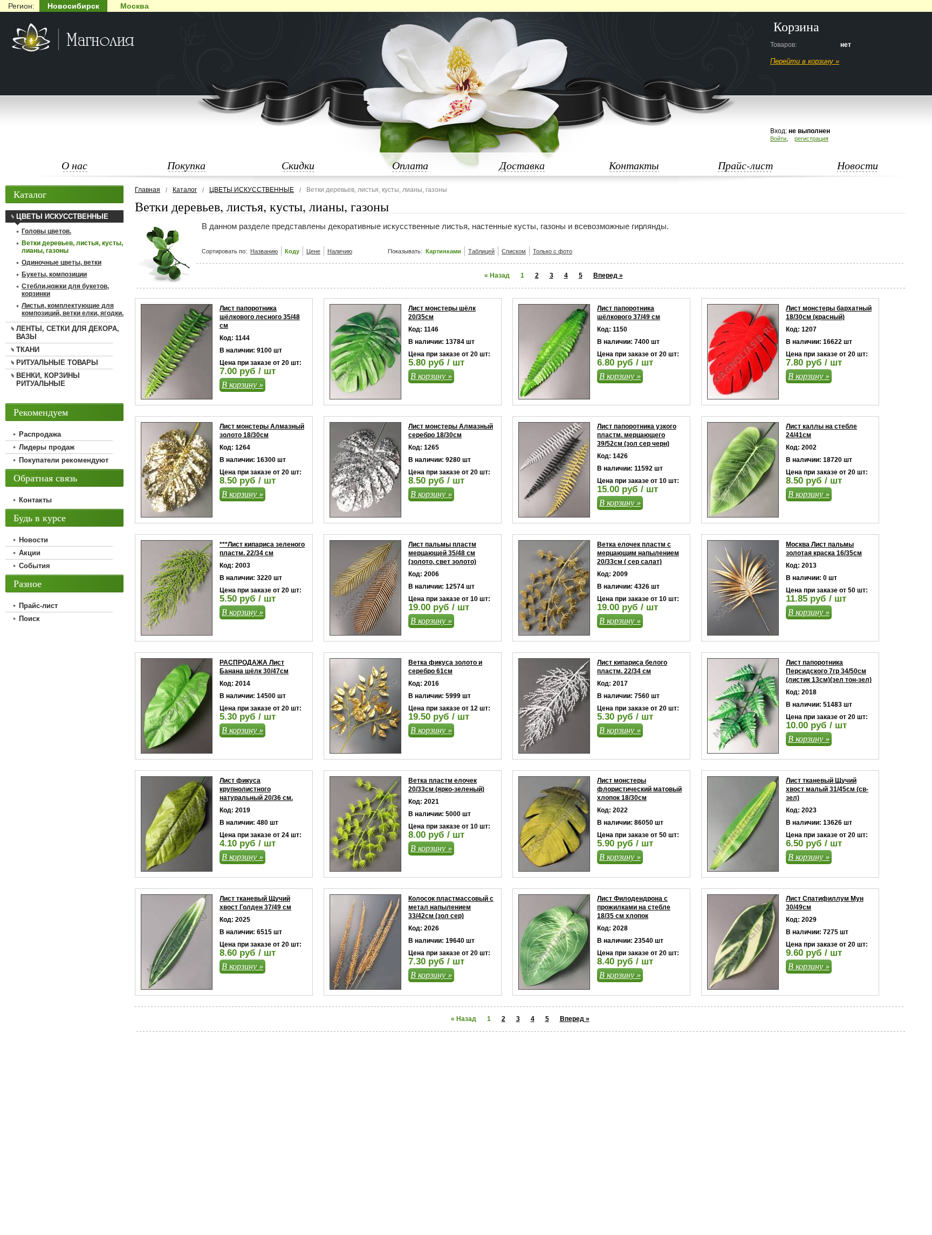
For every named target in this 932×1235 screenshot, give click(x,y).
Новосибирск (73, 6)
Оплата (410, 165)
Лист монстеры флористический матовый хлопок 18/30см (639, 789)
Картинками (443, 251)
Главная (147, 190)
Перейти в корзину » (804, 61)
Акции (29, 553)
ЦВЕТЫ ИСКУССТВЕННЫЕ (251, 190)
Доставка (522, 165)
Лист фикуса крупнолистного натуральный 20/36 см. (256, 789)
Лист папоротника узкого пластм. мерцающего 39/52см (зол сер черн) (636, 435)
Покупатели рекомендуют (63, 460)
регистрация (811, 138)
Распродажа (40, 434)
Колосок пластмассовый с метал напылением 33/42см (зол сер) (451, 907)
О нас (74, 165)
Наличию (339, 251)
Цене (313, 251)
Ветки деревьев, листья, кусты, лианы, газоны (72, 246)
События (34, 566)
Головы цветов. (46, 231)
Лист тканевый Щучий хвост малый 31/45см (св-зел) (827, 789)
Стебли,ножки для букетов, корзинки (65, 290)
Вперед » (608, 275)
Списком (514, 251)
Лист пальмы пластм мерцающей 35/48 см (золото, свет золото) (442, 553)
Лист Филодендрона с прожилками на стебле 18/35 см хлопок (633, 907)
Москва (134, 6)
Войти (778, 138)
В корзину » (242, 384)
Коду (292, 251)
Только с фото (552, 251)
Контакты (634, 165)
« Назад (497, 275)
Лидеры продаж (46, 447)
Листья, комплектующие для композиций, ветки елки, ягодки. (73, 309)
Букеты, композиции (54, 274)
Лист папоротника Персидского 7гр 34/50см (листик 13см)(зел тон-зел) (829, 671)
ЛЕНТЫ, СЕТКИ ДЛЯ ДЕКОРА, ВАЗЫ (67, 333)
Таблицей (481, 251)
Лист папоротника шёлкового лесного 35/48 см (260, 317)
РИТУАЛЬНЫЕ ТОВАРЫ (57, 362)
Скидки (298, 165)
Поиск (29, 619)
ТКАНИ (27, 350)
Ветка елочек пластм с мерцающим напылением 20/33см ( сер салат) (638, 553)
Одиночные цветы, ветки (61, 262)
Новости (857, 165)
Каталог (185, 190)
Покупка (186, 165)
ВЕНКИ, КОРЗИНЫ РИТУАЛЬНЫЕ (48, 379)
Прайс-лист (745, 165)
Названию (264, 251)
